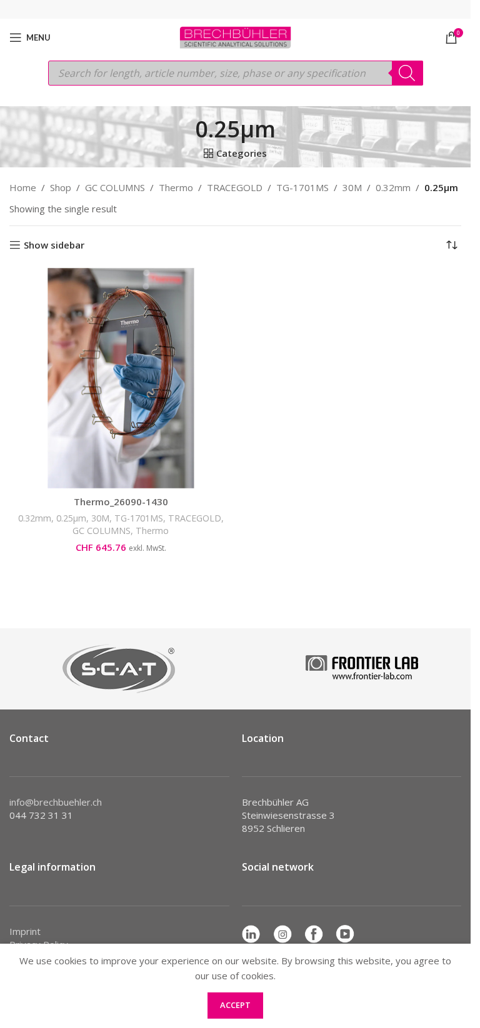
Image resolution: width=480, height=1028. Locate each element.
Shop (60, 187)
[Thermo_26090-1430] (120, 378)
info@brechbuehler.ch (55, 802)
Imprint (25, 931)
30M (352, 187)
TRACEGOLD (234, 187)
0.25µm (71, 518)
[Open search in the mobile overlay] (235, 73)
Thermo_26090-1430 (121, 501)
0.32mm (393, 187)
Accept (235, 1005)
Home (22, 187)
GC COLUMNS (115, 187)
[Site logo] (235, 36)
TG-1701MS (302, 187)
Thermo (176, 187)
